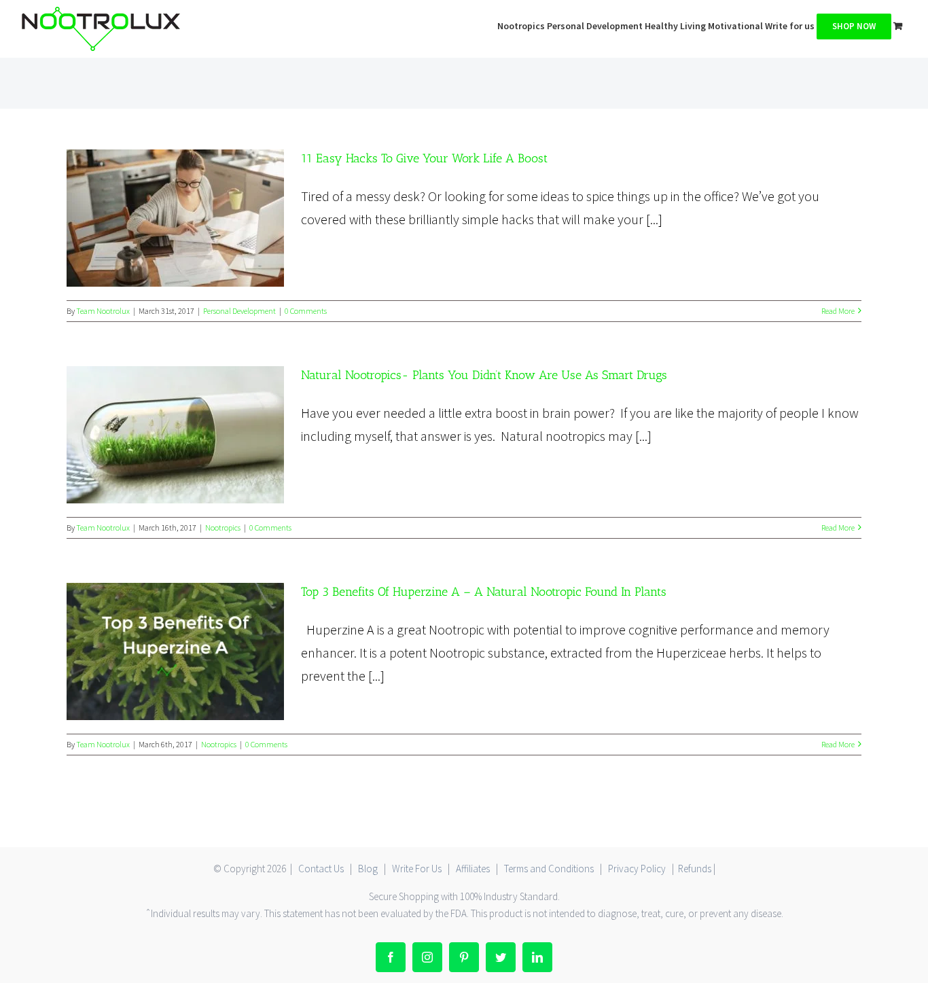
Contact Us (321, 868)
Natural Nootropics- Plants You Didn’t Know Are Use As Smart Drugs (175, 435)
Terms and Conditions (549, 868)
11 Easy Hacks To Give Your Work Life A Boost (175, 217)
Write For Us (417, 868)
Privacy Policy (637, 868)
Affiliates (473, 868)
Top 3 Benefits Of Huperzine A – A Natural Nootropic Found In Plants (175, 651)
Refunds (694, 868)
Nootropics (222, 527)
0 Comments (306, 311)
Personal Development (239, 311)
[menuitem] (522, 25)
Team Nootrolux (103, 311)
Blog (368, 868)
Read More (838, 311)
